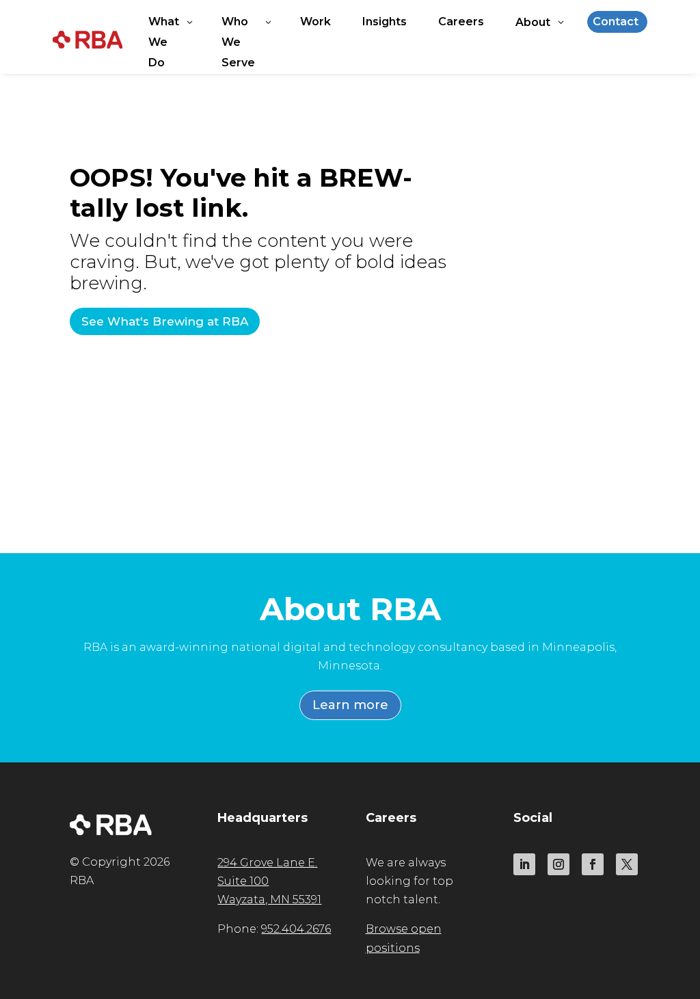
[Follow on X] (627, 864)
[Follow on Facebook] (593, 864)
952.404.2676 (296, 928)
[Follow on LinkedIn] (524, 864)
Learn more (350, 704)
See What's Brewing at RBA (164, 321)
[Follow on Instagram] (558, 864)
